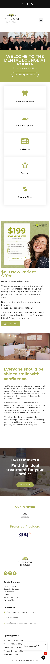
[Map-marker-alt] (27, 4)
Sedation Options (25, 125)
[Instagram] (22, 4)
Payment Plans (25, 197)
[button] (41, 20)
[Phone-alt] (32, 4)
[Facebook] (6, 573)
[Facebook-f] (18, 4)
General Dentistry (25, 102)
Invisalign (25, 149)
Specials (25, 173)
